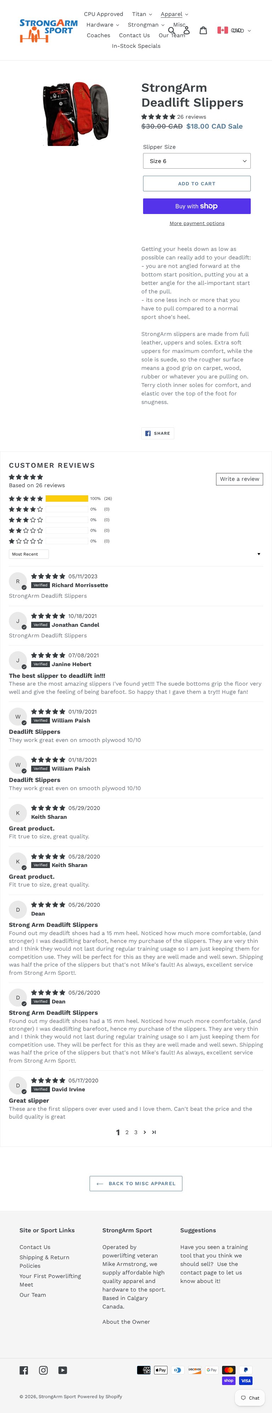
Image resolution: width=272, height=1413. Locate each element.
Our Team (32, 1294)
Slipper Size (159, 146)
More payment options (197, 223)
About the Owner (126, 1321)
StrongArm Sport (57, 1396)
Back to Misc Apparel (141, 1183)
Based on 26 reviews (37, 485)
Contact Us (34, 1247)
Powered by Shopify (100, 1396)
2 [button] (127, 1132)
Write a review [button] (239, 478)
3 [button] (135, 1132)
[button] (159, 116)
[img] (49, 576)
